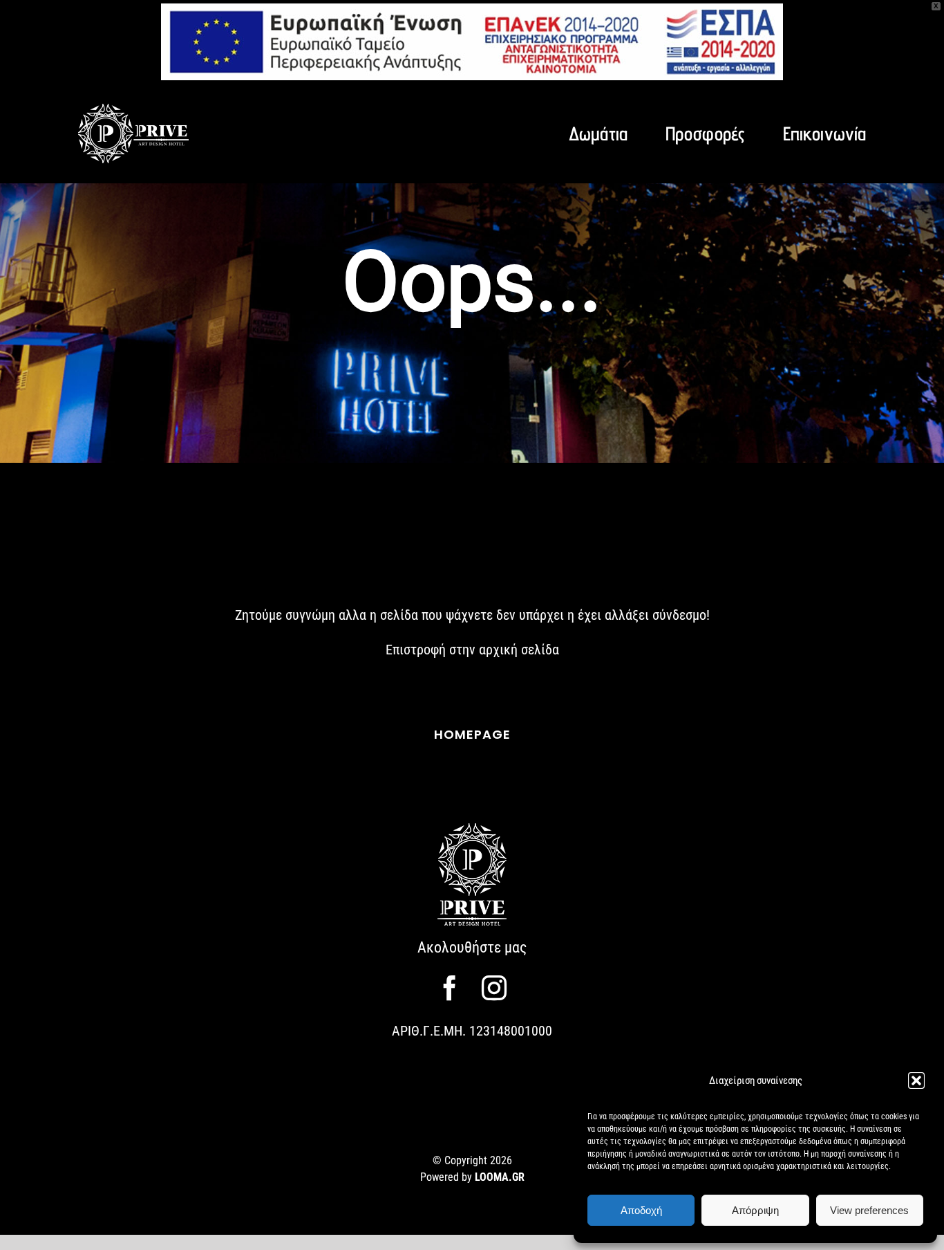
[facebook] (450, 988)
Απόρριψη (755, 1210)
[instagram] (494, 988)
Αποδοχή (641, 1210)
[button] (916, 1080)
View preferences (869, 1210)
